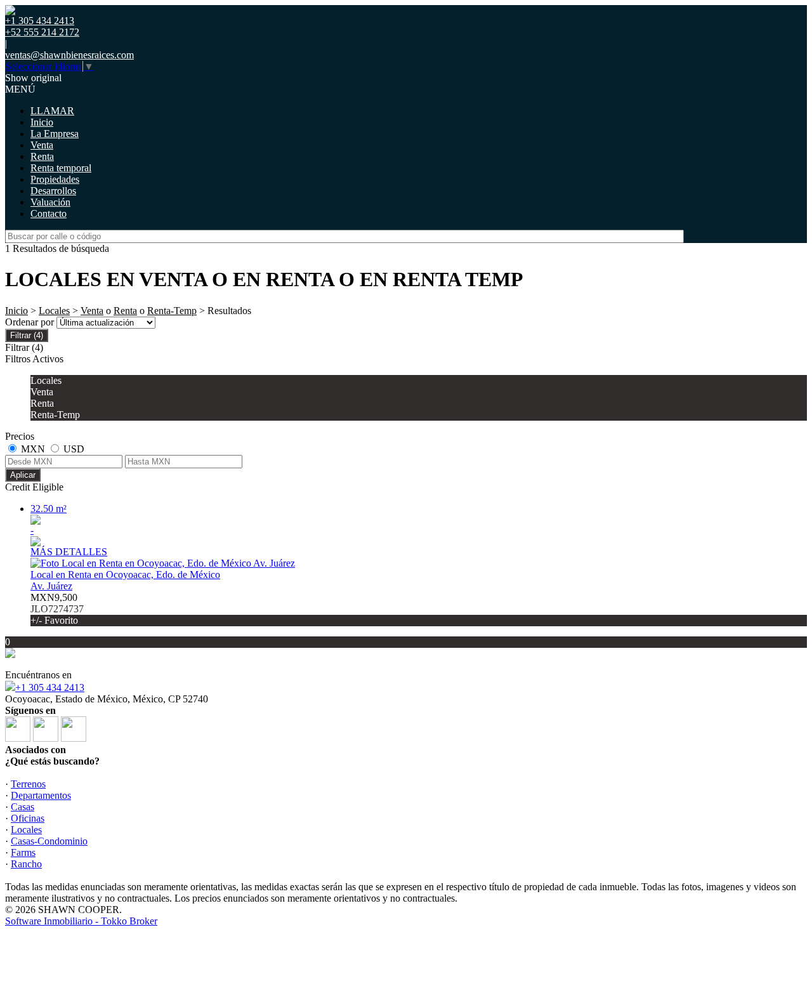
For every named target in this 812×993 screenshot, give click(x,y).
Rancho (26, 863)
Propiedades (54, 179)
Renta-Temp (172, 310)
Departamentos (41, 795)
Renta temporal (60, 167)
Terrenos (28, 784)
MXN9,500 (57, 609)
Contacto (48, 213)
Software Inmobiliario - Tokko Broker (81, 921)
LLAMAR (52, 110)
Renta (42, 156)
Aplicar (23, 475)
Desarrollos (53, 190)
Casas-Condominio (49, 841)
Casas (22, 806)
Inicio (41, 122)
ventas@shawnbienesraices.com (69, 54)
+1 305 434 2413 (49, 687)
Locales (54, 310)
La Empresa (54, 133)
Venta (41, 145)
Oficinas (27, 818)
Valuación (50, 202)
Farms (23, 852)
